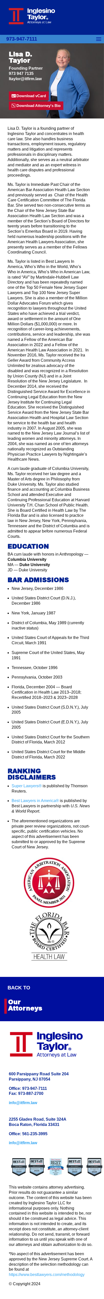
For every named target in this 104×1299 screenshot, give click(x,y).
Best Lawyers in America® (35, 801)
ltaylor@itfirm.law (25, 79)
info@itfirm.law (23, 1103)
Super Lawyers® (27, 786)
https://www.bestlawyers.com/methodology (47, 1274)
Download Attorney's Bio (38, 105)
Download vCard (31, 96)
